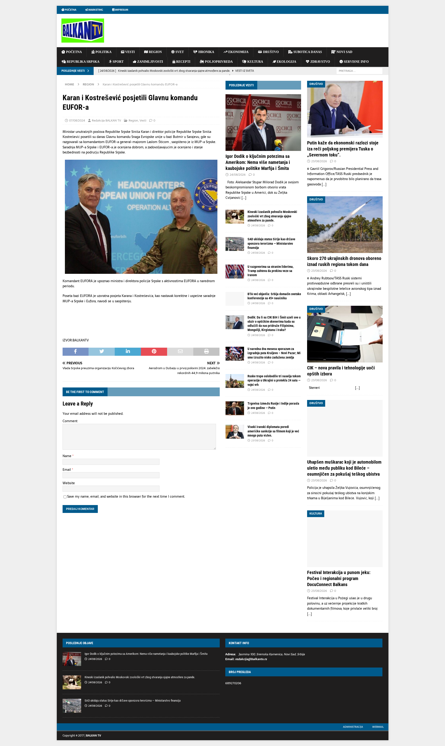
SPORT (118, 61)
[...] (244, 197)
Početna (70, 10)
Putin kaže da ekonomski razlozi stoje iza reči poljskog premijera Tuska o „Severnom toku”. (342, 149)
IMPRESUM (121, 10)
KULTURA (254, 61)
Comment (70, 421)
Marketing (95, 10)
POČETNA (73, 52)
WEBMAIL (378, 727)
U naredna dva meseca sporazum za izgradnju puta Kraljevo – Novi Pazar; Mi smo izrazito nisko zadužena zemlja (274, 353)
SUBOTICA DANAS (307, 52)
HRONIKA (205, 52)
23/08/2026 (258, 440)
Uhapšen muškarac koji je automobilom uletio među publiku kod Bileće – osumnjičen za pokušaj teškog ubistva (344, 468)
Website (69, 483)
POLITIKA (103, 52)
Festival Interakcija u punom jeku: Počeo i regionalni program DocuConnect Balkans (338, 578)
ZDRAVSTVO (319, 61)
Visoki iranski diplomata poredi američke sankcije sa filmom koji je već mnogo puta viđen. (273, 431)
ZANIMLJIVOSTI (149, 61)
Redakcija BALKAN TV (106, 120)
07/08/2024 (77, 120)
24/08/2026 (238, 174)
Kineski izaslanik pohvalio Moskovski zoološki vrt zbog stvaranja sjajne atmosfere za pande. (272, 216)
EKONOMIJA (237, 52)
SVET (179, 52)
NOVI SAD (344, 52)
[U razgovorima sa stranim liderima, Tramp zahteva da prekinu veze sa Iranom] (235, 271)
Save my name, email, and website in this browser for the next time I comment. (126, 496)
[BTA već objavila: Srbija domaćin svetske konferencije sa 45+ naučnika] (235, 299)
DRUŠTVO (270, 52)
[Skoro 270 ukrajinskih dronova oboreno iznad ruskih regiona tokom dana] (345, 224)
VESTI (129, 52)
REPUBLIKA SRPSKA (82, 61)
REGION (155, 52)
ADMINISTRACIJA (353, 727)
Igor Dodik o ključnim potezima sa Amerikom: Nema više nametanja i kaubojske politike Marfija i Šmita (258, 162)
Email (67, 469)
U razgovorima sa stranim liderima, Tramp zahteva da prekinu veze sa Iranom (270, 271)
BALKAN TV (93, 735)
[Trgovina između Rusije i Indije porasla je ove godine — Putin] (235, 408)
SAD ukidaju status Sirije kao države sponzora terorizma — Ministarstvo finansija (271, 243)
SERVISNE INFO (356, 61)
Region (133, 120)
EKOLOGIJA (286, 61)
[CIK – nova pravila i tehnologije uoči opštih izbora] (345, 334)
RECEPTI (182, 61)
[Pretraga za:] (359, 70)
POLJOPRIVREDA (218, 61)
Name (67, 456)
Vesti (143, 120)
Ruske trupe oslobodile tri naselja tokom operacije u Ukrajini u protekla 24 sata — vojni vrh (274, 380)
